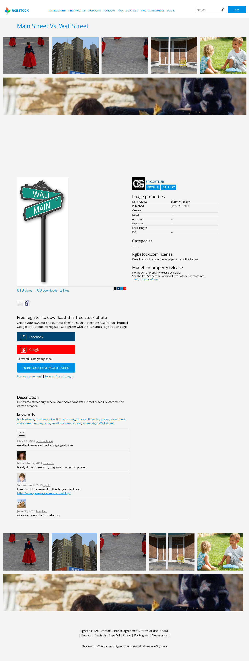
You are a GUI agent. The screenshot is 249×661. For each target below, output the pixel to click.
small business (62, 423)
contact (132, 10)
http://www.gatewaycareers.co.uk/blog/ (44, 493)
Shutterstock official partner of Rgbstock (104, 646)
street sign (90, 423)
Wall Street (106, 423)
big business (25, 419)
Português (141, 635)
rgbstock (20, 10)
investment (118, 419)
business (42, 419)
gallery (169, 187)
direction (55, 419)
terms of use (150, 279)
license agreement (126, 631)
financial (93, 419)
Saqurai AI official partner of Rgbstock (146, 646)
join (237, 9)
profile (153, 187)
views (28, 290)
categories (57, 10)
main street (25, 423)
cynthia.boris (44, 441)
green (105, 419)
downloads (50, 290)
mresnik (48, 463)
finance (82, 419)
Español (114, 635)
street (77, 423)
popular (95, 10)
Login (171, 10)
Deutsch (100, 635)
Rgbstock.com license (152, 254)
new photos (77, 10)
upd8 (46, 485)
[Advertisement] (124, 148)
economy (69, 419)
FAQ (120, 10)
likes (66, 290)
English (86, 635)
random (109, 10)
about (164, 631)
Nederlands (160, 635)
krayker (41, 511)
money (38, 423)
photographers (152, 10)
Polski (127, 635)
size (47, 423)
